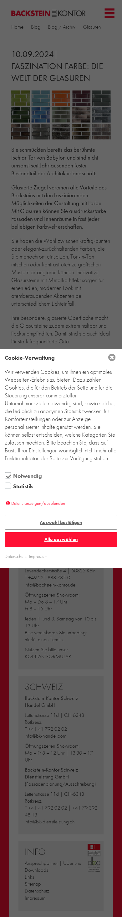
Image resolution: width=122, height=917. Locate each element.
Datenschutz (16, 556)
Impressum (38, 556)
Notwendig (27, 476)
